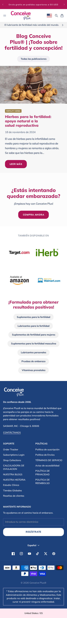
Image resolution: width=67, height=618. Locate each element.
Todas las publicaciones (33, 58)
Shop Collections (12, 460)
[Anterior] (3, 4)
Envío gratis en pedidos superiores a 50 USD (33, 4)
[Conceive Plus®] (21, 15)
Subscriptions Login (13, 454)
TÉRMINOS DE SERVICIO (48, 460)
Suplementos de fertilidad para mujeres (33, 334)
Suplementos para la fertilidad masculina (33, 343)
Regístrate (33, 531)
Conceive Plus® (37, 582)
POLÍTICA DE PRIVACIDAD (42, 472)
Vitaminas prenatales (33, 370)
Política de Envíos (45, 454)
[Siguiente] (64, 4)
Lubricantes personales (33, 352)
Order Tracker (10, 449)
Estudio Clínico (11, 485)
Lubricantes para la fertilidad (33, 325)
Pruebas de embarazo (33, 361)
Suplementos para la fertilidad (33, 317)
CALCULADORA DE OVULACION (13, 467)
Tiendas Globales (12, 490)
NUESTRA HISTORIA (14, 479)
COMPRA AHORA (33, 214)
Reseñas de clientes (13, 495)
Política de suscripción (47, 449)
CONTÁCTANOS (12, 432)
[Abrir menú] (4, 15)
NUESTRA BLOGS (12, 474)
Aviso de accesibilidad (47, 465)
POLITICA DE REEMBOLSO (42, 481)
